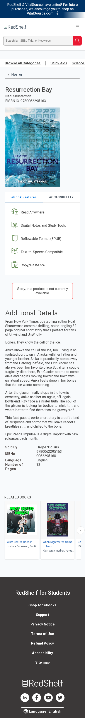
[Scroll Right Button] (81, 530)
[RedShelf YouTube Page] (48, 701)
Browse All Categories (23, 63)
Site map (42, 662)
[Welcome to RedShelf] (15, 26)
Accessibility (42, 653)
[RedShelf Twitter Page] (60, 701)
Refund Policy (42, 643)
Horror (17, 74)
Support (42, 615)
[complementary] (42, 522)
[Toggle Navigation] (77, 26)
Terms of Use (42, 634)
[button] (42, 212)
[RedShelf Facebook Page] (36, 701)
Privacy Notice (43, 624)
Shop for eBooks (42, 605)
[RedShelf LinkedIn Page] (24, 701)
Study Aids (59, 63)
